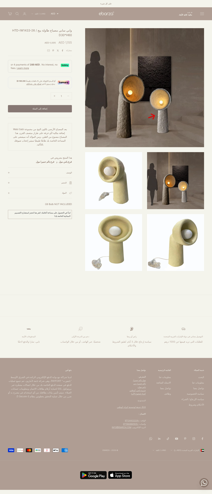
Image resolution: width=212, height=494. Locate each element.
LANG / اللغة (40, 14)
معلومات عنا (198, 382)
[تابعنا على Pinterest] (185, 438)
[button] (54, 14)
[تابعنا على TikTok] (168, 438)
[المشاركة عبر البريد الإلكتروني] (48, 50)
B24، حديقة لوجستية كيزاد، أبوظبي (131, 407)
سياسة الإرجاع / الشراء (193, 399)
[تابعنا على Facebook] (202, 438)
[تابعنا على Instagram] (193, 438)
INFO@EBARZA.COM (121, 427)
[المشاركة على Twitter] (57, 50)
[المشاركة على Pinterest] (53, 50)
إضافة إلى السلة (39, 108)
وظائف (167, 393)
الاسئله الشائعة (163, 382)
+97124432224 (132, 420)
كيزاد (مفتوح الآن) (138, 393)
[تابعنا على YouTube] (176, 438)
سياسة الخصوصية (195, 393)
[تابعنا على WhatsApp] (150, 438)
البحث (201, 377)
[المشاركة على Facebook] (62, 50)
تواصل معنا (198, 388)
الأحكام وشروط (196, 404)
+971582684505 (130, 424)
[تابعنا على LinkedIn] (159, 438)
